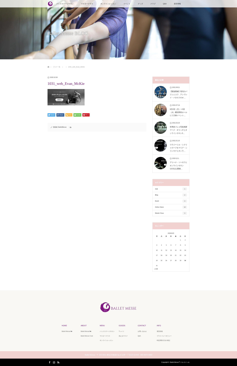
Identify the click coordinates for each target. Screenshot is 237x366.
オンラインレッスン (108, 4)
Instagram (54, 362)
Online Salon (170, 207)
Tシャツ (121, 331)
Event (170, 201)
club (170, 189)
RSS (58, 362)
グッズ (140, 4)
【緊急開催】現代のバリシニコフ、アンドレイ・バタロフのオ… (178, 94)
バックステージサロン (65, 4)
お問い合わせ (142, 331)
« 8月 (156, 269)
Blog (170, 195)
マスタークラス (87, 4)
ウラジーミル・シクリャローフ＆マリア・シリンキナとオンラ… (178, 148)
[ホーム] (48, 64)
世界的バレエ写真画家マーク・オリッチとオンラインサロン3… (178, 130)
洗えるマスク (123, 336)
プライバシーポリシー (164, 336)
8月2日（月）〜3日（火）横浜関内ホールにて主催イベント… (178, 112)
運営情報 (177, 4)
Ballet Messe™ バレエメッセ (179, 362)
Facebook (49, 362)
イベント (126, 4)
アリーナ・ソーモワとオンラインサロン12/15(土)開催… (178, 165)
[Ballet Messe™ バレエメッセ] (118, 313)
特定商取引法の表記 (163, 340)
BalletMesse (62, 127)
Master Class (170, 213)
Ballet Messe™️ (67, 331)
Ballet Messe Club (87, 336)
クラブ (153, 4)
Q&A (165, 4)
